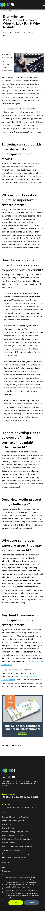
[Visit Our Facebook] (18, 777)
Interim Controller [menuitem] (8, 828)
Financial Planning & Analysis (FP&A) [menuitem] (15, 832)
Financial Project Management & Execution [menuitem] (17, 846)
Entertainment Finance (12, 10)
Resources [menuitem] (6, 862)
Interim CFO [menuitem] (6, 824)
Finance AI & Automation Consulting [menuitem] (15, 817)
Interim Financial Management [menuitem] (13, 821)
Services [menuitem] (5, 812)
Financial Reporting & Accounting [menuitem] (14, 835)
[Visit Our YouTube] (14, 777)
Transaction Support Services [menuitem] (12, 850)
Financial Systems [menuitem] (8, 843)
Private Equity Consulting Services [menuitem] (14, 857)
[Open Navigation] (44, 5)
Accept (16, 902)
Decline (31, 902)
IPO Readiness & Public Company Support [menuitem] (17, 839)
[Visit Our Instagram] (9, 777)
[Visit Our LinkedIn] (4, 777)
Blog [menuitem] (4, 867)
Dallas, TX (6, 804)
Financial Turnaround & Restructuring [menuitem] (15, 854)
